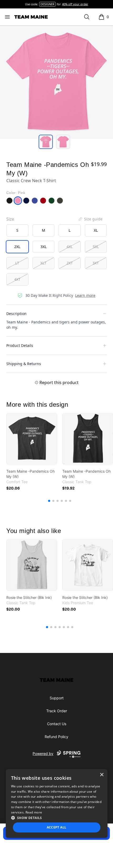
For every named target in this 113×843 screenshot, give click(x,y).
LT (17, 262)
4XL (69, 246)
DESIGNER (47, 4)
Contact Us (56, 723)
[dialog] (56, 803)
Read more (33, 812)
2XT (69, 262)
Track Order (56, 711)
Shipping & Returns (23, 363)
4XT (17, 279)
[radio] (17, 230)
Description (16, 313)
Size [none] (10, 219)
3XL (43, 246)
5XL (96, 246)
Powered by (43, 753)
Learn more (85, 295)
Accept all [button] (56, 827)
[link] (32, 438)
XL (96, 230)
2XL (17, 246)
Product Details (19, 345)
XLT (43, 262)
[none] (90, 219)
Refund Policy (56, 736)
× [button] (102, 775)
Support (57, 698)
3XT (96, 262)
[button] (56, 817)
